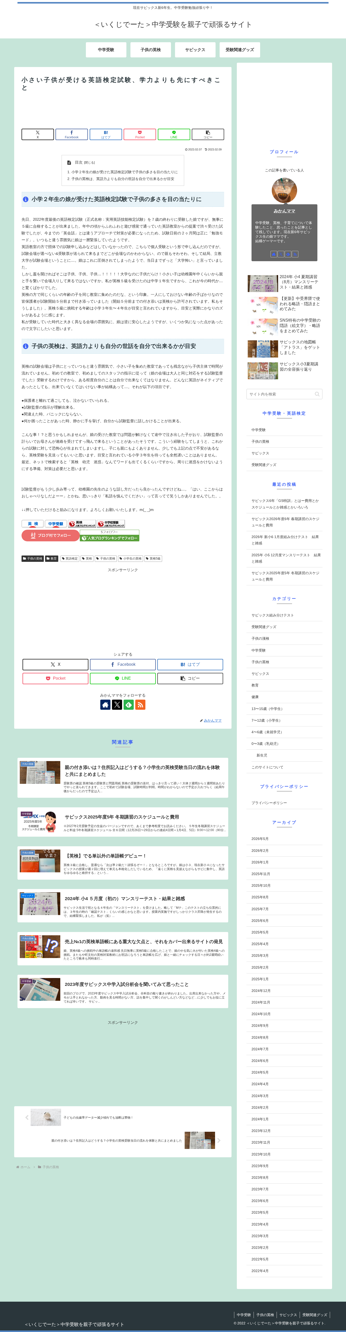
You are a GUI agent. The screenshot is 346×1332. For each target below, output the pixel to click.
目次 (79, 162)
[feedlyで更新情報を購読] (129, 705)
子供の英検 (34, 558)
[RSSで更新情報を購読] (140, 705)
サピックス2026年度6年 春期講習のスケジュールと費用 (285, 522)
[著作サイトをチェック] (105, 705)
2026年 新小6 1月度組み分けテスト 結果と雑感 (285, 540)
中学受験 (259, 430)
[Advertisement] (123, 110)
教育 (54, 558)
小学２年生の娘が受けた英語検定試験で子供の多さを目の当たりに (124, 172)
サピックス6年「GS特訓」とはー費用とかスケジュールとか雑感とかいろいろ (285, 504)
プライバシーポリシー (269, 803)
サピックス (260, 453)
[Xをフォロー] (117, 705)
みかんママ (284, 211)
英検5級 (155, 558)
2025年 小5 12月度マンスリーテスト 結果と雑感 (286, 558)
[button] (208, 134)
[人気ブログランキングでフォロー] (109, 540)
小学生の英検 (132, 558)
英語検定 (72, 558)
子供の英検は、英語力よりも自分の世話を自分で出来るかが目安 (122, 179)
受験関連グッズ (264, 465)
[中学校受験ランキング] (111, 526)
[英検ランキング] (82, 526)
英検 (89, 558)
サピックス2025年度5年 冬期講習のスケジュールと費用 (285, 576)
